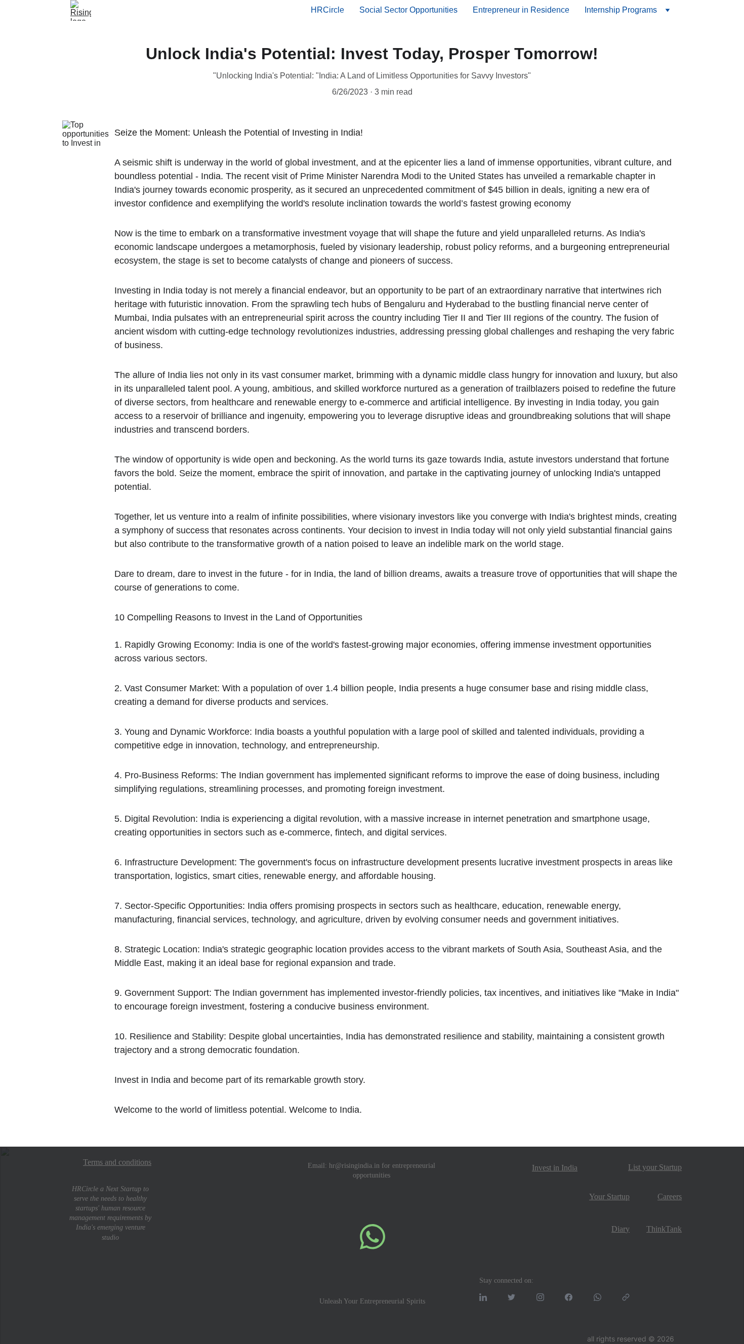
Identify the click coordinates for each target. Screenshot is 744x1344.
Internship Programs (621, 10)
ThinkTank (664, 1229)
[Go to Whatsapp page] (597, 1297)
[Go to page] (626, 1297)
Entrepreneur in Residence (521, 10)
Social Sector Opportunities (408, 10)
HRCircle (327, 10)
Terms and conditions (117, 1162)
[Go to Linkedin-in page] (483, 1297)
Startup (670, 1167)
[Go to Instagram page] (540, 1297)
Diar (618, 1229)
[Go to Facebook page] (568, 1297)
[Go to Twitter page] (511, 1297)
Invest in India (554, 1167)
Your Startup (609, 1196)
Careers (669, 1196)
